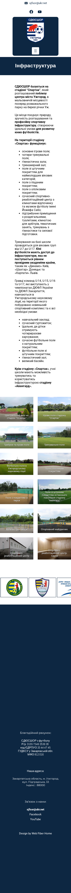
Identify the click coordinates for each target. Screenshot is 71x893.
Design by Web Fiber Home (35, 833)
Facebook (35, 814)
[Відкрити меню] (35, 50)
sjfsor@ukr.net (38, 3)
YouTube (35, 819)
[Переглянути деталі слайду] (35, 587)
